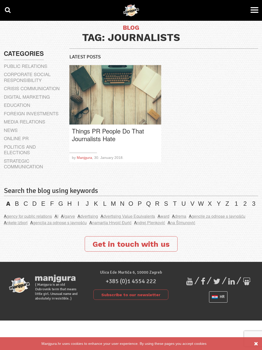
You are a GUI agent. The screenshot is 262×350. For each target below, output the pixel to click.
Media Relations (24, 121)
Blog (131, 28)
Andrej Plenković (149, 222)
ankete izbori (16, 222)
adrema (179, 216)
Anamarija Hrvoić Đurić (110, 222)
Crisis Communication (32, 88)
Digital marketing (27, 96)
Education (17, 104)
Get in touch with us (131, 244)
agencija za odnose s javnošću (58, 222)
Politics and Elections (20, 149)
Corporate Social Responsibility (27, 77)
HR (222, 296)
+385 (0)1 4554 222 (131, 281)
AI (56, 216)
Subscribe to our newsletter (130, 294)
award (163, 216)
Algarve (68, 216)
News (11, 130)
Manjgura (84, 158)
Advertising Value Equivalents (128, 216)
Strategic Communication (23, 163)
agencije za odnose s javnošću (217, 216)
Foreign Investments (31, 113)
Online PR (16, 138)
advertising (88, 216)
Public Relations (25, 66)
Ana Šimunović (181, 222)
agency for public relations (28, 216)
